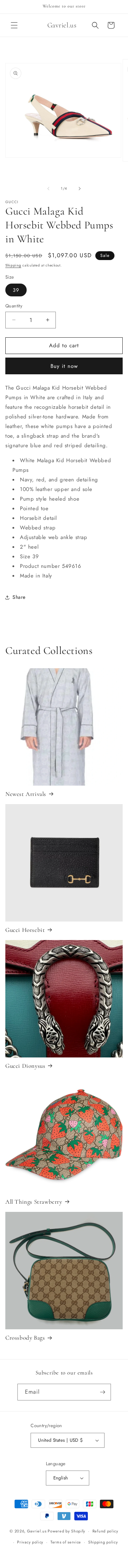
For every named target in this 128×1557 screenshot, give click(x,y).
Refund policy (105, 1531)
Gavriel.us (37, 1531)
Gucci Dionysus (25, 1066)
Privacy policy (30, 1542)
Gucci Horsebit (25, 930)
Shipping (13, 265)
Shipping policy (103, 1542)
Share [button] (19, 597)
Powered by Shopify (66, 1531)
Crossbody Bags (25, 1337)
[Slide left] (48, 188)
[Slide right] (79, 188)
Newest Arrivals (25, 794)
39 (16, 290)
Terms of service (65, 1542)
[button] (14, 25)
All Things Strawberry (33, 1201)
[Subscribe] (103, 1392)
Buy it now (64, 366)
